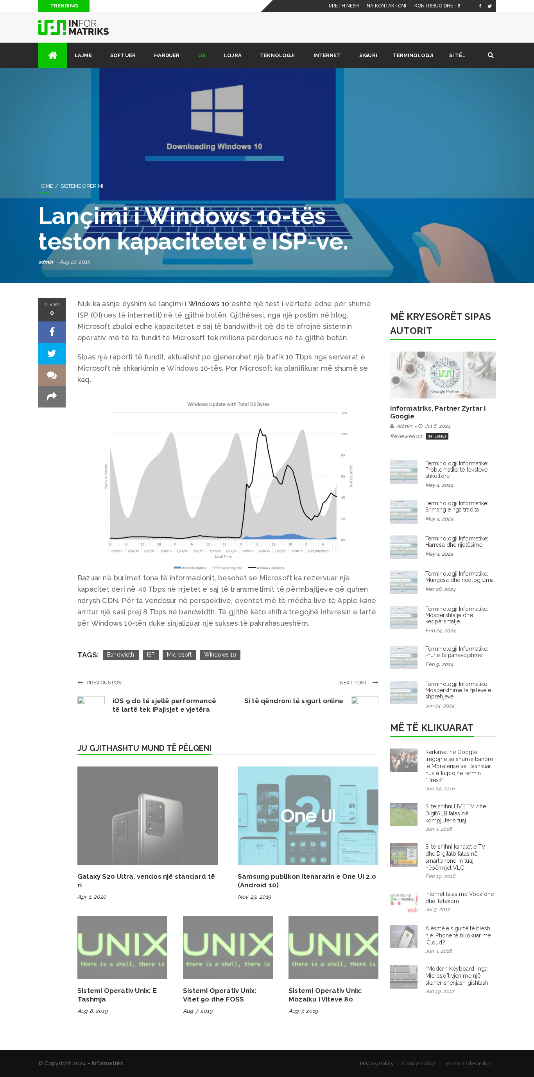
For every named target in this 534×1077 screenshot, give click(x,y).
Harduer (166, 55)
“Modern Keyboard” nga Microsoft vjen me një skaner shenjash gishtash (456, 976)
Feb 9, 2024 (439, 664)
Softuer (123, 55)
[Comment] (52, 375)
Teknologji (277, 55)
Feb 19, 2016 (440, 876)
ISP (151, 655)
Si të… (457, 55)
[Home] (52, 55)
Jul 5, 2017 (437, 909)
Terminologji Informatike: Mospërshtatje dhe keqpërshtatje (457, 615)
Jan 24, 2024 (439, 706)
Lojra (233, 55)
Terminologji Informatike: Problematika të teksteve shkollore (457, 469)
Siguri (368, 55)
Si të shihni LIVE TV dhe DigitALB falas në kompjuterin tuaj (455, 813)
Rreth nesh (344, 6)
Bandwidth (120, 655)
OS (202, 55)
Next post (354, 683)
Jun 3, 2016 (438, 829)
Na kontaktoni (386, 6)
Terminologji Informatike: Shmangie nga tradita (457, 506)
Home (45, 186)
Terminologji (413, 55)
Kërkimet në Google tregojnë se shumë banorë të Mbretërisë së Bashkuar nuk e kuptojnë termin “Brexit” (459, 766)
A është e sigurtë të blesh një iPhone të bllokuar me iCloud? (458, 935)
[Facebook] (480, 6)
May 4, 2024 (439, 485)
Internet (327, 55)
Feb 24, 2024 (440, 631)
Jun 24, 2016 (440, 789)
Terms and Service (467, 1063)
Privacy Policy (377, 1063)
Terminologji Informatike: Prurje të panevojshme (457, 652)
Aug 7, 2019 (197, 1011)
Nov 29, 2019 (254, 897)
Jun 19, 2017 (439, 991)
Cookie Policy (418, 1063)
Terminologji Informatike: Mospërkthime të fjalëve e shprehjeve (458, 690)
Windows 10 (208, 304)
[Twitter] (489, 6)
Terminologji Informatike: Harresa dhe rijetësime (457, 541)
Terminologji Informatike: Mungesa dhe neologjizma (459, 577)
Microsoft (179, 655)
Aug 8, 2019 (92, 1011)
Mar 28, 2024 (440, 589)
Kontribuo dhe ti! (437, 6)
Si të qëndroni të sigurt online (293, 701)
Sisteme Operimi (82, 186)
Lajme (83, 55)
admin (46, 262)
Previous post (106, 683)
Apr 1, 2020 (91, 897)
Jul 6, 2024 (437, 426)
